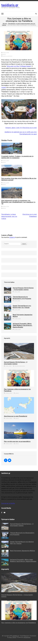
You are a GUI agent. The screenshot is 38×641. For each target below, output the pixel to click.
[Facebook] (5, 460)
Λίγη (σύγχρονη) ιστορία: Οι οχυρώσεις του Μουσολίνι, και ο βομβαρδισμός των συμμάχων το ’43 (18, 202)
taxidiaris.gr (9, 5)
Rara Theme (12, 637)
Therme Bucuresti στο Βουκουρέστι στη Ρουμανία (22, 297)
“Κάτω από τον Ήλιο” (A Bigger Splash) (18, 66)
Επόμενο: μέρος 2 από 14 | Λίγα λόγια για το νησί (21, 128)
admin (4, 54)
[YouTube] (9, 460)
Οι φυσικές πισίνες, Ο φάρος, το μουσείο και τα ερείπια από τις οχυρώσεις (17, 157)
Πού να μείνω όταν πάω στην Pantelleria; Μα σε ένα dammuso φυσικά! (18, 179)
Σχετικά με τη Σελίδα (8, 503)
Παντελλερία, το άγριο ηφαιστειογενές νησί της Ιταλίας (9, 216)
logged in (12, 237)
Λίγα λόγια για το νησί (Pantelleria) (15, 416)
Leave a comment (7, 56)
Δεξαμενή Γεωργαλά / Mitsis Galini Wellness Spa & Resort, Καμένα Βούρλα (22, 325)
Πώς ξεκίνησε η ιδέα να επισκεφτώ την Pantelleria (17, 390)
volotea (3, 87)
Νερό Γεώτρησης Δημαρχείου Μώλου (22, 551)
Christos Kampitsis (20, 366)
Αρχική (5, 23)
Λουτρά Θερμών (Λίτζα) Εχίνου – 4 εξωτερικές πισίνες (23, 288)
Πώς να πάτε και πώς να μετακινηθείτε (17, 441)
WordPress (27, 637)
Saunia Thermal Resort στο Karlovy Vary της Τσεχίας (22, 306)
